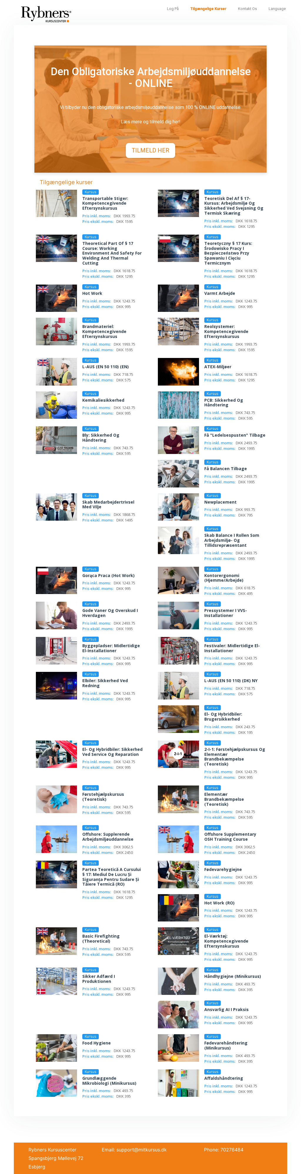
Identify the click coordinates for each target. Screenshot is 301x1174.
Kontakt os (247, 8)
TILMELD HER (150, 150)
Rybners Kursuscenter (52, 1150)
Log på (173, 8)
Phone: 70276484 (223, 1150)
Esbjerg (37, 1167)
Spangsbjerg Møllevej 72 (56, 1158)
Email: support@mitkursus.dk (134, 1150)
